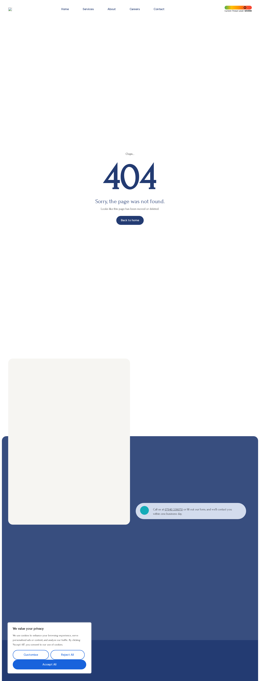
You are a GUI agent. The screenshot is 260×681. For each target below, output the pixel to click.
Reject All (67, 655)
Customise (31, 655)
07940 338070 (174, 509)
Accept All (49, 664)
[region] (49, 647)
